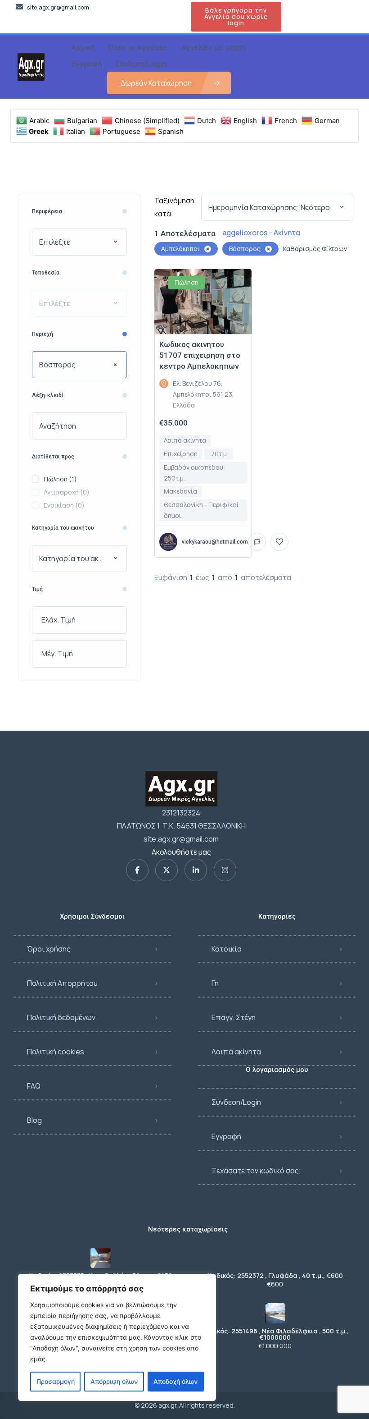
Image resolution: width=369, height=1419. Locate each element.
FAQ (33, 1086)
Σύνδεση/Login (236, 1102)
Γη (215, 983)
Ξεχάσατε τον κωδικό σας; (256, 1171)
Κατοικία (227, 949)
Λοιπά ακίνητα (236, 1052)
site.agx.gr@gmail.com (181, 839)
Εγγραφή (226, 1136)
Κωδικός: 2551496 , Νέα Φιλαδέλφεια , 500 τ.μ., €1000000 (275, 1334)
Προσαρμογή (55, 1381)
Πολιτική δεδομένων (61, 1017)
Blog (34, 1120)
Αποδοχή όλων (175, 1381)
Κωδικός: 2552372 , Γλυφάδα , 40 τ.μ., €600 (275, 1276)
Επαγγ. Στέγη (234, 1017)
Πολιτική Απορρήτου (62, 983)
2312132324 (181, 813)
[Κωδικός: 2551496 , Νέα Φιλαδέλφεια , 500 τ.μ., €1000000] (275, 1313)
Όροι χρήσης (49, 949)
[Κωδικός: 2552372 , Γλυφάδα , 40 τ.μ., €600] (275, 1258)
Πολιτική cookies (55, 1052)
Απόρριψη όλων (114, 1381)
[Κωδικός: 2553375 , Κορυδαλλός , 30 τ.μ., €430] (100, 1258)
